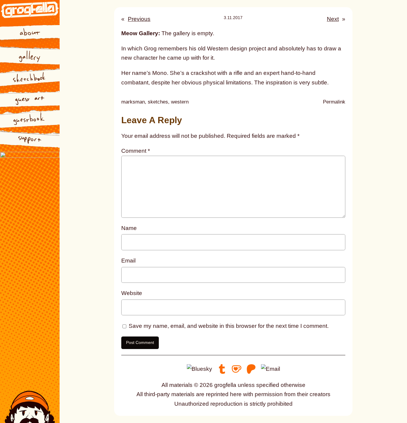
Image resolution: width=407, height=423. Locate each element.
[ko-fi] (236, 368)
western (180, 102)
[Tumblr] (222, 368)
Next (333, 19)
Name (129, 228)
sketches (158, 102)
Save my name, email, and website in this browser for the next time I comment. (229, 326)
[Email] (270, 368)
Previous (139, 19)
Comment (135, 151)
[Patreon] (251, 368)
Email (128, 260)
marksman (133, 102)
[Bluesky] (199, 368)
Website (131, 293)
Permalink (334, 102)
